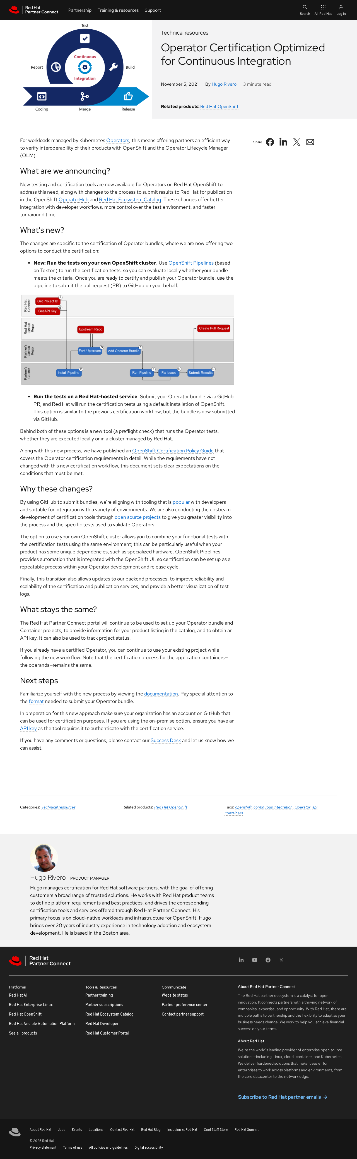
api (314, 807)
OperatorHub (74, 199)
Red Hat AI (18, 996)
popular (181, 502)
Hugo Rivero (224, 84)
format (36, 701)
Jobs (61, 1130)
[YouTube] (254, 962)
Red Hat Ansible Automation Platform (42, 1024)
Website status (175, 996)
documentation (161, 693)
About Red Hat (40, 1130)
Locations (96, 1130)
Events (77, 1130)
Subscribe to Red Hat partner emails (279, 1097)
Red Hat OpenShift (219, 106)
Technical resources (59, 807)
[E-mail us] (310, 142)
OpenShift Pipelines (191, 263)
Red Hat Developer (102, 1024)
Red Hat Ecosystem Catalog (130, 199)
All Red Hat (323, 13)
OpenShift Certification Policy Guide (173, 450)
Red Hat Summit (247, 1130)
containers (234, 812)
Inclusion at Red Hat (182, 1130)
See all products (23, 1033)
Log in (341, 13)
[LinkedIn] (241, 962)
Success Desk (166, 740)
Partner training (99, 996)
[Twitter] (281, 962)
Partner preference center (185, 1005)
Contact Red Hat (122, 1130)
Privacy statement (43, 1148)
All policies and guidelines (108, 1148)
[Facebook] (268, 962)
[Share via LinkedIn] (283, 142)
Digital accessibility (148, 1148)
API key (28, 728)
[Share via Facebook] (270, 142)
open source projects (138, 517)
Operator (302, 807)
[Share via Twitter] (296, 142)
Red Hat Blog (151, 1130)
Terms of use (72, 1148)
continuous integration (273, 807)
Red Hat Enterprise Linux (31, 1005)
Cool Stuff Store (216, 1130)
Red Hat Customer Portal (107, 1033)
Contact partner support (183, 1014)
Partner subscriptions (104, 1005)
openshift (243, 807)
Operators (117, 140)
